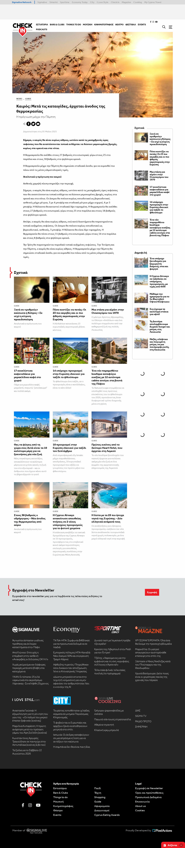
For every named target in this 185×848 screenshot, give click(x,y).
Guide (28, 98)
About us (140, 806)
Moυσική (58, 801)
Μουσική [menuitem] (87, 24)
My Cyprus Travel (152, 2)
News (19, 98)
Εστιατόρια (60, 788)
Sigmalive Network (21, 2)
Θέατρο (58, 810)
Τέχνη (97, 792)
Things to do (60, 797)
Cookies (140, 810)
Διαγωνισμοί (101, 810)
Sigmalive (42, 2)
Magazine (126, 2)
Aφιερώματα (102, 806)
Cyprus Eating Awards (107, 814)
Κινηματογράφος (63, 806)
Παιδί (97, 788)
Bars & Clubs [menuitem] (57, 24)
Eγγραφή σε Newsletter (149, 788)
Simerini (53, 2)
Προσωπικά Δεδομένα (148, 797)
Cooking (137, 2)
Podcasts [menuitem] (41, 29)
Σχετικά (20, 272)
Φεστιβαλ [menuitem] (130, 24)
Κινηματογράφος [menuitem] (103, 24)
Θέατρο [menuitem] (119, 24)
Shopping (99, 797)
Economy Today (80, 2)
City (92, 2)
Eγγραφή (152, 592)
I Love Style (102, 2)
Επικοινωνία (142, 801)
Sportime (64, 2)
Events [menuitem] (142, 24)
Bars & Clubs (60, 792)
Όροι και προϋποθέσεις (149, 792)
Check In (115, 2)
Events (57, 814)
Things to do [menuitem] (73, 24)
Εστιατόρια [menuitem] (42, 24)
